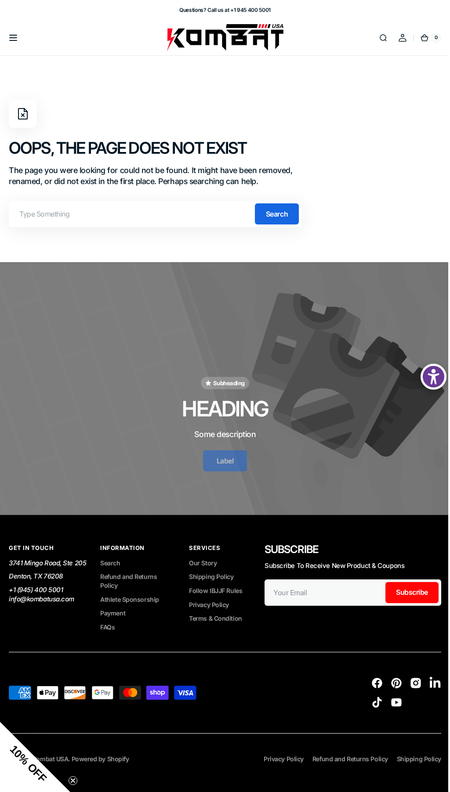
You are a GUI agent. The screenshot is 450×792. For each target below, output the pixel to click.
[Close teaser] (73, 780)
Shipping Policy (211, 569)
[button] (13, 37)
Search (277, 214)
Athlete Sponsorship (129, 592)
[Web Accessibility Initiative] (426, 376)
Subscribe (156, 688)
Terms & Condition (215, 611)
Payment (112, 606)
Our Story (203, 555)
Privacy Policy (209, 597)
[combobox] (155, 214)
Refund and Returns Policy (128, 573)
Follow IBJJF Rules (215, 583)
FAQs (107, 619)
